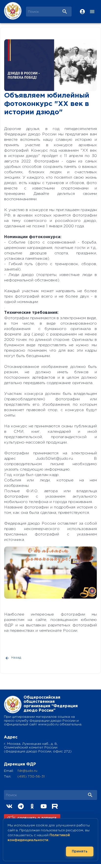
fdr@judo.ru (27, 770)
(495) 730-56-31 (31, 776)
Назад (16, 657)
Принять (80, 851)
